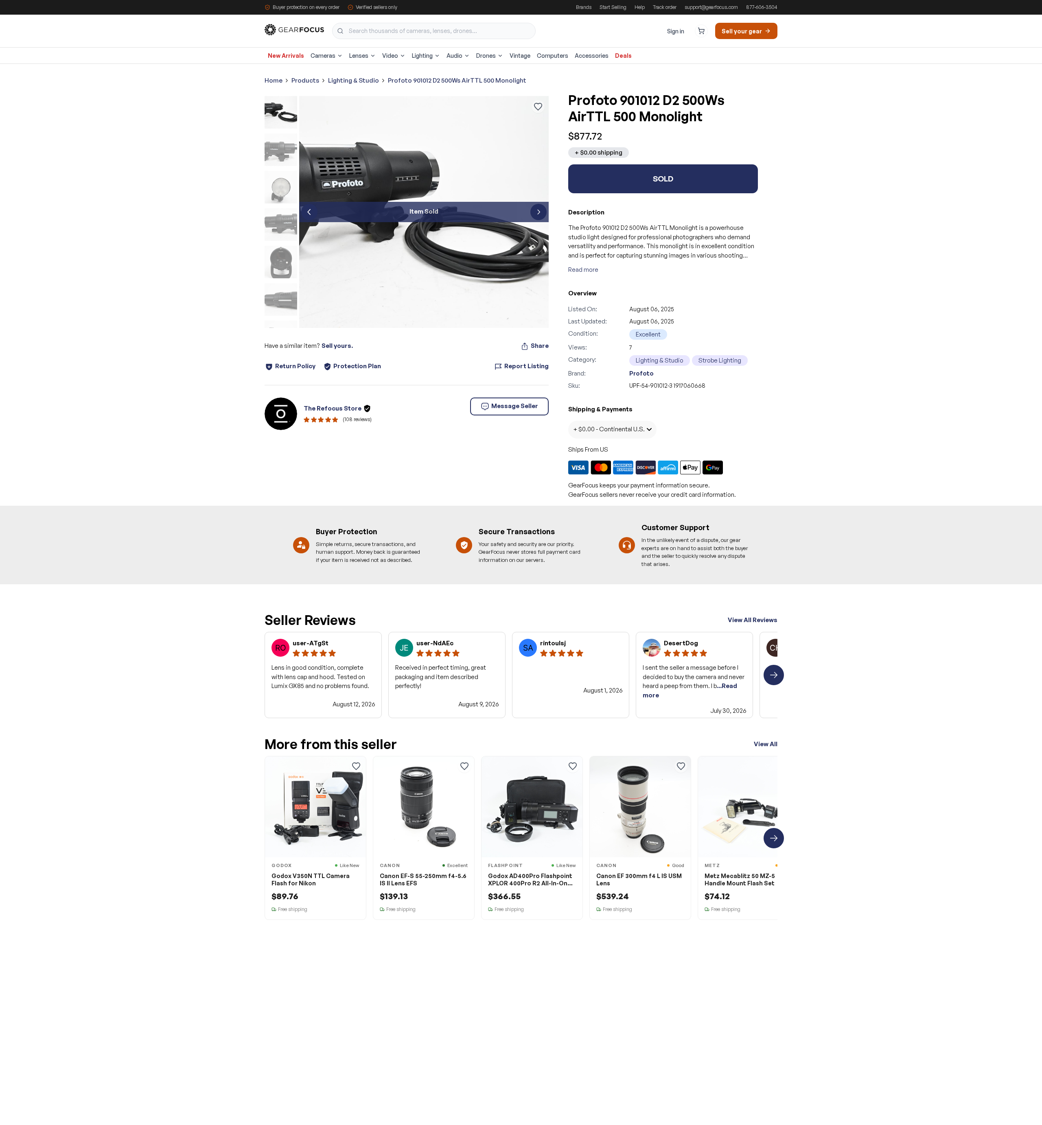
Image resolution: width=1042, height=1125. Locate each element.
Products (305, 80)
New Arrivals (286, 55)
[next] (538, 212)
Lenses (358, 55)
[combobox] (434, 31)
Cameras (323, 55)
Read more (583, 269)
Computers (552, 55)
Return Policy (295, 366)
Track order (664, 7)
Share (540, 346)
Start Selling (613, 7)
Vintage (520, 55)
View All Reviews (752, 620)
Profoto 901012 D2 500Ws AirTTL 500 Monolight (457, 80)
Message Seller (514, 406)
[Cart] (701, 30)
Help (640, 7)
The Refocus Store (332, 408)
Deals (623, 55)
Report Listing (526, 366)
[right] (774, 675)
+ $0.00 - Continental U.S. (609, 429)
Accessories (592, 55)
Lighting (422, 55)
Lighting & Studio (353, 80)
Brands (583, 7)
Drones (486, 55)
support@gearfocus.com (711, 7)
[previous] (309, 212)
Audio (454, 55)
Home (273, 80)
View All (765, 744)
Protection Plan (357, 366)
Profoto (641, 373)
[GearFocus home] (294, 31)
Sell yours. (337, 346)
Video (390, 55)
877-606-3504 (761, 7)
